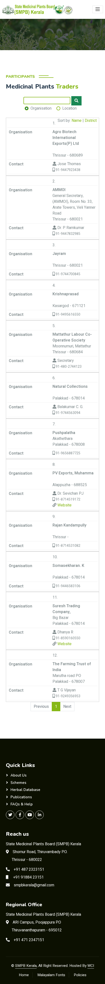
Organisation (41, 108)
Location (69, 108)
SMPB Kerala (26, 965)
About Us (18, 775)
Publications (21, 797)
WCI (90, 965)
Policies (80, 975)
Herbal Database (25, 789)
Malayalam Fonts (51, 975)
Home (24, 975)
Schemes (18, 782)
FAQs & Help (21, 804)
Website (64, 505)
